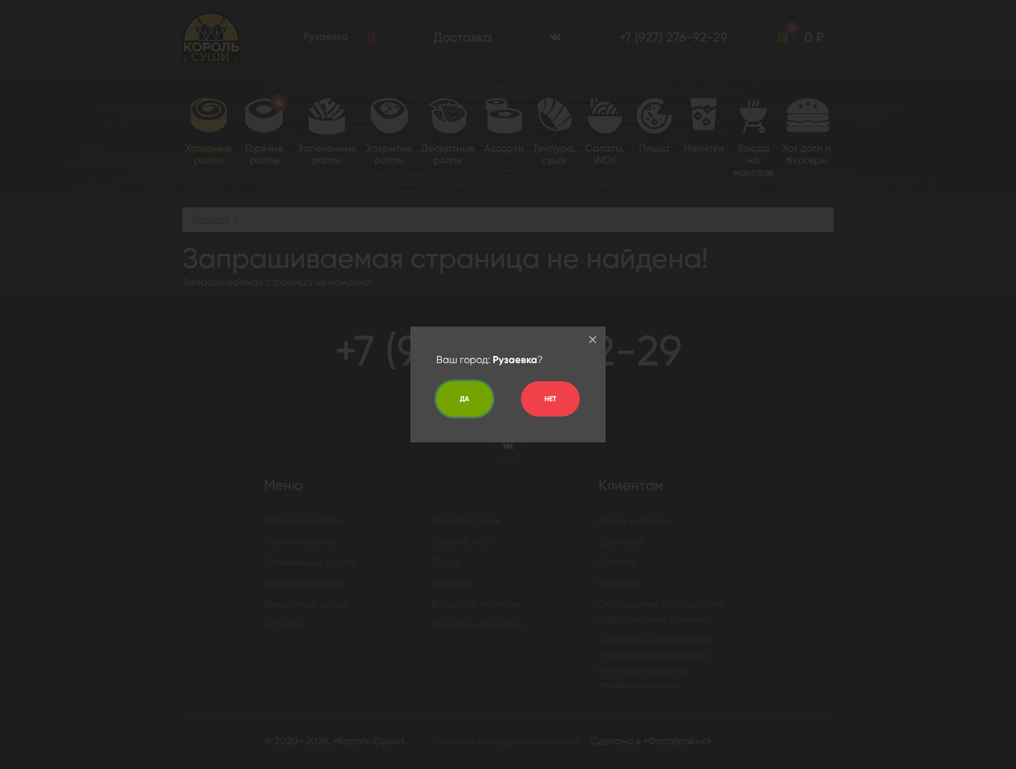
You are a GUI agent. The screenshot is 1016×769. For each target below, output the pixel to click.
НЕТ (550, 399)
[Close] (593, 339)
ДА (464, 399)
